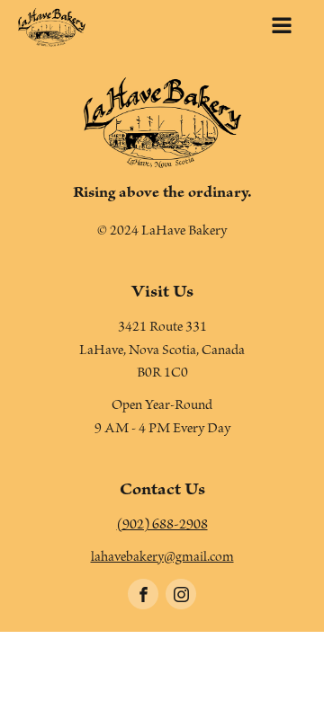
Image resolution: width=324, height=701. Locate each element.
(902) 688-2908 (162, 526)
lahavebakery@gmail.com (162, 559)
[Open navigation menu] (282, 27)
